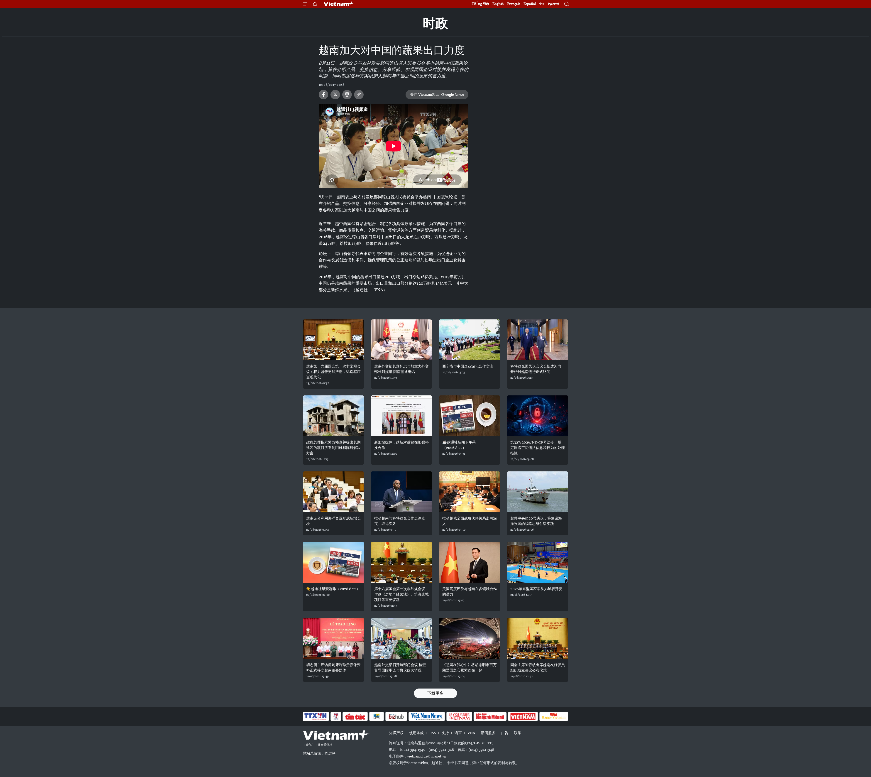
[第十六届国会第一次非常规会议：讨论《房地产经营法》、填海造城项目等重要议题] (401, 562)
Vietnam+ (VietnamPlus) (339, 3)
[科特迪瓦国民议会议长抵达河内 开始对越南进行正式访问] (537, 339)
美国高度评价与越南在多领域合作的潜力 (469, 591)
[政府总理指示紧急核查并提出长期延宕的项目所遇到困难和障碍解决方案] (333, 415)
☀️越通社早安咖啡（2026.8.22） (333, 589)
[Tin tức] (355, 716)
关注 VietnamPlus (424, 94)
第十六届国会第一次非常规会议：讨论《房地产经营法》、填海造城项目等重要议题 (401, 594)
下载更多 (435, 693)
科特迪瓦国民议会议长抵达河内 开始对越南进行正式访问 (535, 369)
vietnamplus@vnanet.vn (426, 756)
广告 (504, 733)
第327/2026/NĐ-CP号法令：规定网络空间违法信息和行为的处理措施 (537, 447)
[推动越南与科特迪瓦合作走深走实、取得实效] (401, 491)
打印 (347, 94)
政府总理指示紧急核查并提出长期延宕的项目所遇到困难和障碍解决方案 (333, 447)
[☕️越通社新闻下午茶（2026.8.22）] (469, 415)
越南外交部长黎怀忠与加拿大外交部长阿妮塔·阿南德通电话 (401, 369)
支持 (445, 733)
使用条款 (416, 733)
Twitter (335, 94)
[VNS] (426, 716)
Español (530, 4)
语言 (458, 733)
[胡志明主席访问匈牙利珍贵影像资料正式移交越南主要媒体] (333, 638)
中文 (542, 3)
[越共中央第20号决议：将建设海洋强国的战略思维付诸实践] (537, 491)
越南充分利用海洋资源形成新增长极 (333, 521)
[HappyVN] (553, 716)
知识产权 (396, 733)
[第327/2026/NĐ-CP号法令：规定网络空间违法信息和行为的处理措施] (537, 415)
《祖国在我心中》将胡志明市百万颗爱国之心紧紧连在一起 (469, 667)
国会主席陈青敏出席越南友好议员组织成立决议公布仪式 (537, 667)
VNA (471, 733)
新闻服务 (488, 733)
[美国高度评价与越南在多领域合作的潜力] (469, 562)
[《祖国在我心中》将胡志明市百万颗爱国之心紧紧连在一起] (469, 638)
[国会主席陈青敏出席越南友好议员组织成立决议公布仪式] (537, 638)
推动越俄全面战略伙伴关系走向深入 (469, 521)
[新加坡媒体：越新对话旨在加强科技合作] (401, 415)
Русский (553, 4)
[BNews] (376, 716)
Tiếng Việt (480, 4)
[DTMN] (489, 716)
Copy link (359, 94)
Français (513, 4)
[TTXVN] (315, 716)
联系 (517, 733)
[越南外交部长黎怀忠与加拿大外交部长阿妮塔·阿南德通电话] (401, 339)
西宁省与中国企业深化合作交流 (467, 366)
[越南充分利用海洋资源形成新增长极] (333, 491)
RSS (432, 733)
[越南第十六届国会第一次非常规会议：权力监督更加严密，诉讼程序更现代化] (333, 339)
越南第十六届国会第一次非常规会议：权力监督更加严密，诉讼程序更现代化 (333, 371)
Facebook (323, 94)
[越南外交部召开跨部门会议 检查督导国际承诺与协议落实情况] (401, 638)
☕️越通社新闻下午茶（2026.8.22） (459, 445)
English (498, 4)
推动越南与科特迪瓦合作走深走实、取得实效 (399, 521)
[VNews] (335, 716)
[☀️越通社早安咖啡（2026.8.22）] (333, 562)
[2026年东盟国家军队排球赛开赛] (537, 562)
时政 (435, 23)
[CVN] (459, 716)
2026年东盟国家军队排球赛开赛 (536, 589)
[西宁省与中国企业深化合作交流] (469, 339)
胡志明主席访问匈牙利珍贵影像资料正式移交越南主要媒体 (333, 667)
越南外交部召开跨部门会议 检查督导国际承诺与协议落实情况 (400, 667)
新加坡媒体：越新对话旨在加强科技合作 (401, 445)
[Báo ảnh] (523, 716)
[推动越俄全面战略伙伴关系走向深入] (469, 491)
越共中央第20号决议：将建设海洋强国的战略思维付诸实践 (536, 521)
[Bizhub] (396, 716)
